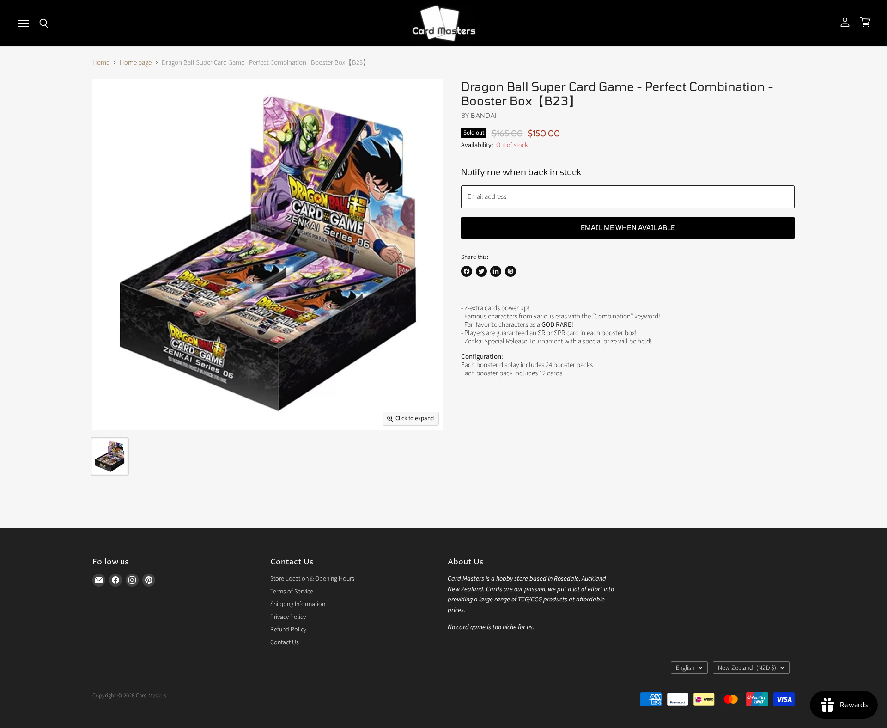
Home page (136, 63)
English (685, 668)
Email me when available (628, 227)
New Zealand (747, 668)
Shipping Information (297, 604)
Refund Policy (288, 629)
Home (100, 63)
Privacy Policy (288, 617)
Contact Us (284, 642)
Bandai (484, 115)
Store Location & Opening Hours (312, 578)
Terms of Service (291, 591)
